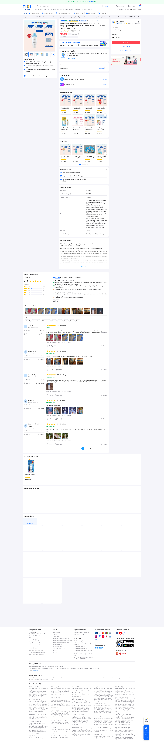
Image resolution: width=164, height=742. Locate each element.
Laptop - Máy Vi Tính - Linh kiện (81, 705)
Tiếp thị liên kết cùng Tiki (59, 648)
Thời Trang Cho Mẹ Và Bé (35, 688)
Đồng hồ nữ (80, 701)
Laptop (86, 711)
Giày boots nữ (56, 714)
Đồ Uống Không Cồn (81, 734)
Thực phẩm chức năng (37, 725)
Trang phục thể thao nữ (121, 699)
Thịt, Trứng (36, 701)
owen (55, 678)
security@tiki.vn (41, 654)
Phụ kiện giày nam (58, 723)
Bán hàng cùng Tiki (79, 634)
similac (122, 678)
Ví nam (52, 735)
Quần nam (60, 699)
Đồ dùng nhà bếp (33, 737)
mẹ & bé (50, 9)
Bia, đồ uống (34, 707)
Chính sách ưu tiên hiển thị (80, 648)
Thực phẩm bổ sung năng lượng (125, 709)
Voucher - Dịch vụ (99, 717)
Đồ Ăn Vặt (77, 733)
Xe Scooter (107, 730)
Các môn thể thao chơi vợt (124, 706)
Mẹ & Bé (103, 694)
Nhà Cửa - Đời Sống (78, 714)
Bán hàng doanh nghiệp (59, 650)
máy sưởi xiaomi (126, 734)
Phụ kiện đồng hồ (79, 702)
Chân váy (61, 691)
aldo (84, 678)
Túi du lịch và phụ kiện (80, 688)
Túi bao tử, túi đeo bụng (64, 737)
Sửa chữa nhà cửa (79, 717)
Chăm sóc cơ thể (36, 726)
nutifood (92, 678)
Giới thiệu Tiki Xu (57, 646)
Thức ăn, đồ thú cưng (37, 709)
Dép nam (58, 722)
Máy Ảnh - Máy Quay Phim (123, 714)
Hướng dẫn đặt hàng (34, 640)
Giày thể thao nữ (127, 708)
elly (72, 678)
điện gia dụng (39, 9)
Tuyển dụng (56, 636)
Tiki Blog (55, 634)
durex (63, 678)
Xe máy (98, 730)
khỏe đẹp (56, 9)
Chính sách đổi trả (33, 646)
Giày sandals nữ (59, 713)
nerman (101, 678)
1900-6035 (36, 632)
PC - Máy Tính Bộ (79, 711)
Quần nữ (61, 688)
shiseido (31, 679)
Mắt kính (85, 694)
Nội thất (79, 718)
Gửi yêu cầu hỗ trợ (33, 637)
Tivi (119, 692)
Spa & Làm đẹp (104, 720)
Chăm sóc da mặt (33, 723)
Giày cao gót (54, 712)
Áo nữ (52, 688)
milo (75, 678)
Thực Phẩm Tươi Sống (35, 699)
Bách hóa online (101, 695)
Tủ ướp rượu (131, 694)
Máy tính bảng (35, 718)
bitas (131, 678)
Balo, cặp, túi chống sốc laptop (82, 689)
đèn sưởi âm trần (122, 738)
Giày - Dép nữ (55, 710)
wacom (106, 678)
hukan (41, 679)
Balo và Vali (75, 686)
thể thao (71, 9)
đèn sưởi (122, 729)
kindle (96, 678)
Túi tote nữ (59, 731)
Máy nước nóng (124, 692)
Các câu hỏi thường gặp (35, 635)
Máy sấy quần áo (122, 694)
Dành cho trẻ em (36, 708)
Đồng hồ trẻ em (88, 702)
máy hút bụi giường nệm (124, 735)
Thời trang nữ (55, 686)
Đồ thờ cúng (78, 722)
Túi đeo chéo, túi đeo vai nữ (57, 729)
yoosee (115, 678)
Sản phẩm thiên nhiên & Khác (37, 728)
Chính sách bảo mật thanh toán (61, 638)
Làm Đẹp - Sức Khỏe (35, 721)
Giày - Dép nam (55, 719)
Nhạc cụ (84, 722)
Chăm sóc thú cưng (77, 729)
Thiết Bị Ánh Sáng (124, 717)
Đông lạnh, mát (39, 704)
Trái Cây (31, 701)
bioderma (68, 678)
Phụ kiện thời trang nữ (77, 694)
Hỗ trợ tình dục (41, 731)
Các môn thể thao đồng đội (125, 705)
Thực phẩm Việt (42, 703)
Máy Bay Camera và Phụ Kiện (124, 723)
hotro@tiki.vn (41, 652)
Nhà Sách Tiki (98, 734)
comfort (127, 678)
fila (47, 679)
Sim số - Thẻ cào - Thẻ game (106, 724)
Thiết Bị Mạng (80, 709)
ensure (59, 678)
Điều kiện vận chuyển (58, 652)
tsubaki (51, 679)
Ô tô (102, 730)
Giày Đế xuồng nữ (60, 716)
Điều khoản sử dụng (58, 644)
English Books (102, 737)
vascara (31, 678)
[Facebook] (117, 633)
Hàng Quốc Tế (98, 686)
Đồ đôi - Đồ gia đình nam (62, 703)
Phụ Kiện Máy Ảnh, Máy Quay (122, 716)
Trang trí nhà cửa (76, 716)
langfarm (36, 679)
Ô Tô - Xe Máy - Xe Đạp (101, 727)
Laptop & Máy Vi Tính (105, 696)
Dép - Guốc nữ (61, 712)
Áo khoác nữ (62, 690)
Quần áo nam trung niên (59, 705)
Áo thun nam (54, 699)
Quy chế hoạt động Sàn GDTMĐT (82, 632)
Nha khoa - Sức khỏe (103, 722)
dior (35, 678)
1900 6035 (36, 670)
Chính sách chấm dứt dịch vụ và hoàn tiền (83, 654)
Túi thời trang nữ (55, 728)
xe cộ (45, 9)
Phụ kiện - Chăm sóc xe (99, 729)
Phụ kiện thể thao (125, 701)
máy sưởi (117, 729)
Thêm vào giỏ (126, 46)
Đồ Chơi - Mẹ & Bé (34, 686)
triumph (87, 678)
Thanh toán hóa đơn (98, 718)
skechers (79, 678)
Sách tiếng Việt (97, 736)
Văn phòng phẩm (106, 736)
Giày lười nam (54, 720)
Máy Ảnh (128, 724)
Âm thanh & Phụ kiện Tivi (121, 688)
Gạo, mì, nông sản (37, 705)
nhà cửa (62, 9)
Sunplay (97, 20)
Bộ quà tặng (79, 735)
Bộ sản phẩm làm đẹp (38, 732)
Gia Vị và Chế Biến (79, 731)
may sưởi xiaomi (123, 733)
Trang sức (74, 701)
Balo (73, 688)
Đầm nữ (56, 688)
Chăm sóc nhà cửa (38, 711)
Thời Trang (107, 688)
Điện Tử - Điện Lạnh (121, 686)
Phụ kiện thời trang (77, 693)
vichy (44, 679)
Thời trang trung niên (58, 694)
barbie (51, 678)
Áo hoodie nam (57, 701)
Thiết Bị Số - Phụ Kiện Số (101, 704)
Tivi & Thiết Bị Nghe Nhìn (102, 699)
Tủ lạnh (120, 690)
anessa (110, 678)
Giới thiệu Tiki (56, 632)
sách (66, 9)
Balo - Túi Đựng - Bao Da (124, 720)
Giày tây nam (61, 720)
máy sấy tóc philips (126, 730)
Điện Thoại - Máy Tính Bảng (37, 714)
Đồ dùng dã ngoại (125, 700)
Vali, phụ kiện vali (87, 690)
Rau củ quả (34, 703)
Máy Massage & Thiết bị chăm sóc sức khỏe (39, 727)
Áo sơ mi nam (60, 700)
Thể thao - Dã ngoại (101, 691)
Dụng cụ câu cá (122, 704)
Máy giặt (120, 691)
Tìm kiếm (106, 6)
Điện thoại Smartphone (34, 716)
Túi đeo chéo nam (59, 735)
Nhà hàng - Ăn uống (102, 721)
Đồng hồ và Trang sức (78, 699)
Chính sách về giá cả (79, 641)
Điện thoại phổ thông (37, 717)
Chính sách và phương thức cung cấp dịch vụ (83, 651)
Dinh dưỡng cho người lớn (38, 694)
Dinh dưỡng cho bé (36, 692)
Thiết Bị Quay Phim (124, 722)
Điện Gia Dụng (33, 736)
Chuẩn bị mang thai (37, 696)
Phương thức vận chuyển (35, 642)
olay (119, 678)
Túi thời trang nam (56, 734)
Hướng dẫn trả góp (33, 648)
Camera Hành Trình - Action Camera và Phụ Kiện (124, 719)
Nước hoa (34, 731)
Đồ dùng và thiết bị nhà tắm (82, 720)
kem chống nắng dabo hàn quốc (84, 9)
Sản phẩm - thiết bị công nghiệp (103, 697)
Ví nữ (66, 729)
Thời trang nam (55, 697)
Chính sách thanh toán (79, 646)
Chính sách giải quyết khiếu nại (61, 642)
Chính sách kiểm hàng (34, 644)
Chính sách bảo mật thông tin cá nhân (62, 640)
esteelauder (40, 678)
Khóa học (106, 718)
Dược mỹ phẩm (42, 733)
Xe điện (108, 729)
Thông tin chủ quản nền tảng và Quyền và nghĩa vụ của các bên (83, 658)
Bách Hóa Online (77, 727)
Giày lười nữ (63, 714)
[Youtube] (120, 633)
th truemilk (46, 678)
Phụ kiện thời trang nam (81, 695)
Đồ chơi (44, 688)
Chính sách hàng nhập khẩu (36, 650)
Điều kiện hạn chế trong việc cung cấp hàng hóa (83, 643)
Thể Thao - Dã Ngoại (121, 697)
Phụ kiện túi (66, 731)
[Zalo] (123, 633)
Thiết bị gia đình (42, 737)
